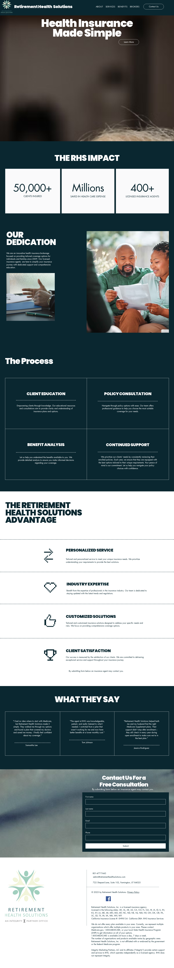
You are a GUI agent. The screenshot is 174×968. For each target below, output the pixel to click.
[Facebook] (108, 898)
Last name (89, 809)
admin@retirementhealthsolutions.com (109, 877)
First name (89, 797)
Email (87, 820)
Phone (87, 832)
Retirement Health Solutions (43, 6)
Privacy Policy (133, 892)
